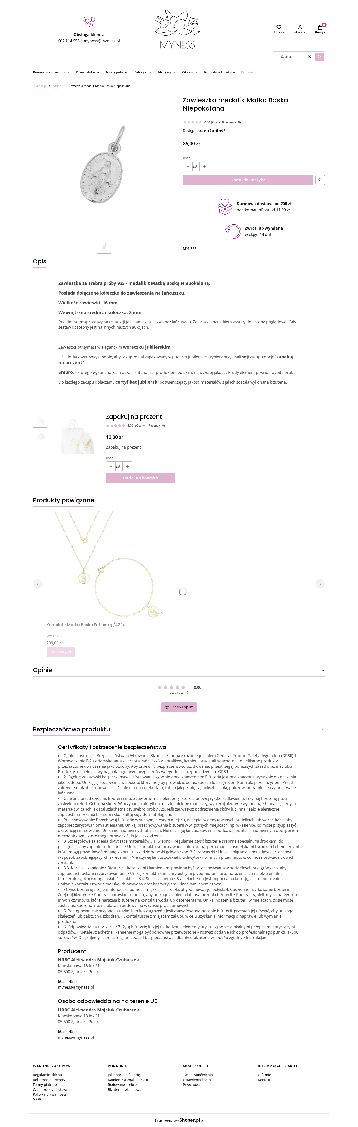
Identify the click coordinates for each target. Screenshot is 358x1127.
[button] (319, 57)
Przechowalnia (195, 1084)
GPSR (37, 1099)
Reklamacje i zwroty (49, 1079)
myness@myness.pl (76, 987)
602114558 (68, 981)
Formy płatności (46, 1084)
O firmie (264, 1075)
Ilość (186, 158)
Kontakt (264, 1079)
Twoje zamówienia (198, 1075)
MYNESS (190, 248)
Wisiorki (57, 86)
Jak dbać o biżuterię (124, 1075)
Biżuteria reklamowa (124, 1089)
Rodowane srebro (122, 1084)
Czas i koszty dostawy (50, 1089)
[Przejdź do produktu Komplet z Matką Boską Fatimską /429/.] (107, 565)
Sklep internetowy (177, 1120)
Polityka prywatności (49, 1094)
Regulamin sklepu (47, 1075)
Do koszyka (61, 652)
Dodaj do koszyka (248, 180)
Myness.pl (40, 86)
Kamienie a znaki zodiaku (128, 1079)
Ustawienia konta (197, 1079)
